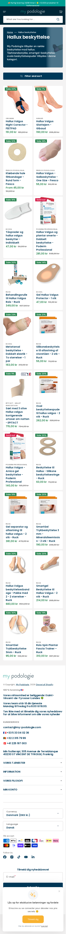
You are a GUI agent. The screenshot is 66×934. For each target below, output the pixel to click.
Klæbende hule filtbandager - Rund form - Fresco (15, 177)
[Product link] (16, 111)
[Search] (54, 19)
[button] (4, 11)
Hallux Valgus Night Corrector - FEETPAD (16, 122)
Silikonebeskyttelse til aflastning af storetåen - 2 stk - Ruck (44, 350)
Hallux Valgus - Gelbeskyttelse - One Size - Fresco (44, 177)
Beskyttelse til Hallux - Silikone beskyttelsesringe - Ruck (44, 475)
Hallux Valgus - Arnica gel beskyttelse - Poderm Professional (15, 477)
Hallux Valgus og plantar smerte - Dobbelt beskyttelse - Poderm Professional (44, 236)
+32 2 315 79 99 (16, 748)
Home (10, 32)
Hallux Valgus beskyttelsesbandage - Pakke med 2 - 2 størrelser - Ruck (16, 597)
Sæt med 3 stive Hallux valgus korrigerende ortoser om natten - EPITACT (16, 415)
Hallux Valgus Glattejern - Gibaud (42, 122)
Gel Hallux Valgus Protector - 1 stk (44, 295)
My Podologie (22, 692)
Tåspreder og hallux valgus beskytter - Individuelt (14, 233)
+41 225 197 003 (16, 754)
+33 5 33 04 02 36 (18, 743)
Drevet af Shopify (44, 692)
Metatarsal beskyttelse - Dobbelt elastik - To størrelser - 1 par (16, 351)
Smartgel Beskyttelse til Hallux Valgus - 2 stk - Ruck (44, 595)
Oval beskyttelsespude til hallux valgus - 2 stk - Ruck (44, 411)
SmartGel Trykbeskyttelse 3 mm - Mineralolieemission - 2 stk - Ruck (44, 537)
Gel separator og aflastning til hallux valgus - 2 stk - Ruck (16, 535)
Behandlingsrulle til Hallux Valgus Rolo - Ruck (16, 295)
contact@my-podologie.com (22, 738)
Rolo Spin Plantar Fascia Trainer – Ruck (43, 653)
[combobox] (30, 19)
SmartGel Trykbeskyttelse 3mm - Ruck (16, 653)
